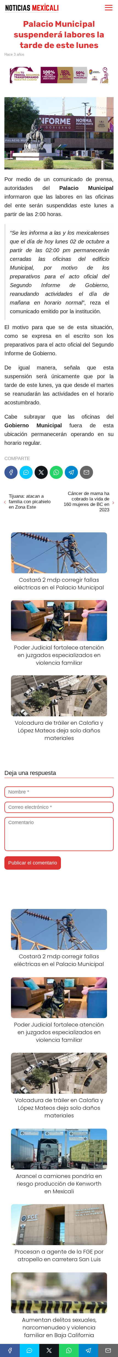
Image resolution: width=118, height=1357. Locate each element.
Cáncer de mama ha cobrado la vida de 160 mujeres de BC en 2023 (86, 501)
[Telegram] (71, 472)
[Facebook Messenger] (26, 472)
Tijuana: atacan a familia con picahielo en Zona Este (29, 502)
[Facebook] (11, 472)
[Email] (86, 472)
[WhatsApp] (56, 472)
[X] (41, 472)
